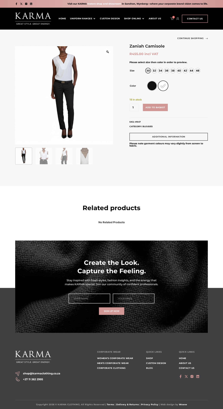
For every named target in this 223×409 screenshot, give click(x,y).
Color (133, 85)
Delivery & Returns (127, 404)
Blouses (148, 126)
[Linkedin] (31, 4)
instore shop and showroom (104, 3)
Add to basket (155, 107)
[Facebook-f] (16, 4)
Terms (110, 404)
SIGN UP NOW (111, 311)
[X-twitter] (21, 4)
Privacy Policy (149, 404)
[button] (82, 18)
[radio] (148, 70)
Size (132, 70)
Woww (183, 404)
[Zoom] (108, 52)
